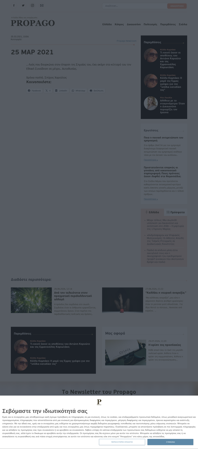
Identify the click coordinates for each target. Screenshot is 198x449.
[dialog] (99, 422)
